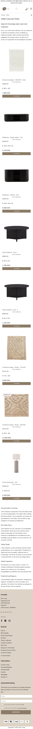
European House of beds (8, 650)
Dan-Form (4, 645)
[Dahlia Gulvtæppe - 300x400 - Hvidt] (16, 62)
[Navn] (16, 696)
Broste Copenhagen (7, 635)
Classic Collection (6, 640)
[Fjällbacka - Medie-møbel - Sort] (16, 120)
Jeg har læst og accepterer (15, 708)
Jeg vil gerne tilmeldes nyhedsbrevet (16, 704)
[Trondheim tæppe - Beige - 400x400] (16, 407)
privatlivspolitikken (22, 708)
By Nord (3, 638)
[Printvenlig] (31, 15)
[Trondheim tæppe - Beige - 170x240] (16, 350)
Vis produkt (16, 96)
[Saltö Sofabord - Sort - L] (16, 235)
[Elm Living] (8, 8)
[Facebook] (1, 620)
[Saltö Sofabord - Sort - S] (16, 292)
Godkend (16, 712)
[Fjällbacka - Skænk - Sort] (16, 177)
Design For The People (7, 647)
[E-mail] (16, 701)
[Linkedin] (5, 620)
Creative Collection (6, 643)
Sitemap (3, 617)
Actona (3, 630)
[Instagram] (9, 620)
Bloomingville (5, 633)
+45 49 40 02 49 (7, 612)
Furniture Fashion (6, 652)
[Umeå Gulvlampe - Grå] (16, 465)
